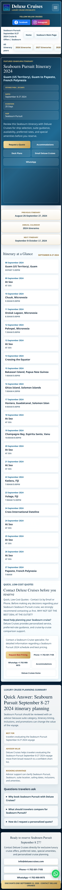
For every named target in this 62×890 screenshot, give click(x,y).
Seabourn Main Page (47, 35)
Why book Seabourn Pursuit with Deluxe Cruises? (30, 798)
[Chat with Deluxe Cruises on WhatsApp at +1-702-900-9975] (55, 873)
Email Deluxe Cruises (45, 153)
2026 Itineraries (23, 47)
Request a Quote (17, 144)
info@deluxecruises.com (31, 861)
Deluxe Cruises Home (31, 673)
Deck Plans (17, 153)
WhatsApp (31, 162)
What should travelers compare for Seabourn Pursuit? (27, 811)
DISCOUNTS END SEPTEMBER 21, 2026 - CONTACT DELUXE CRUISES (31, 884)
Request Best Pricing (18, 655)
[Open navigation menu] (55, 7)
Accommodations (45, 144)
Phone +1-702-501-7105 (44, 655)
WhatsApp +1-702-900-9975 (18, 664)
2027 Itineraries (43, 47)
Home (28, 35)
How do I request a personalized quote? (30, 821)
